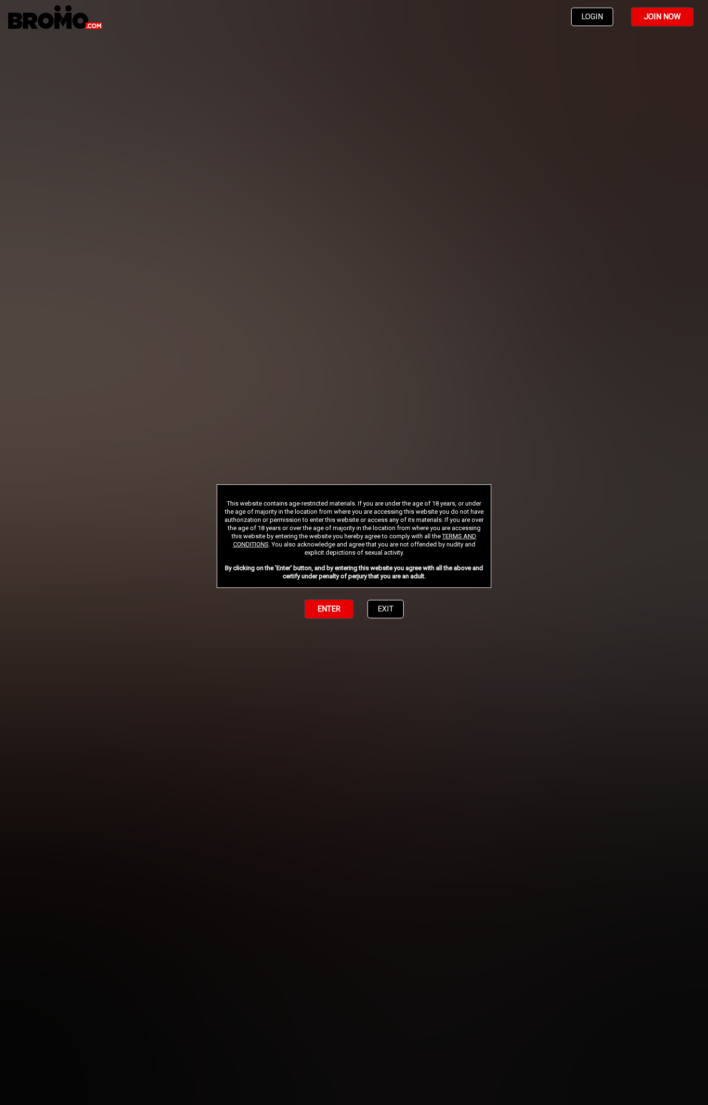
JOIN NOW (662, 16)
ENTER (329, 608)
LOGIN (592, 16)
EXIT (385, 608)
